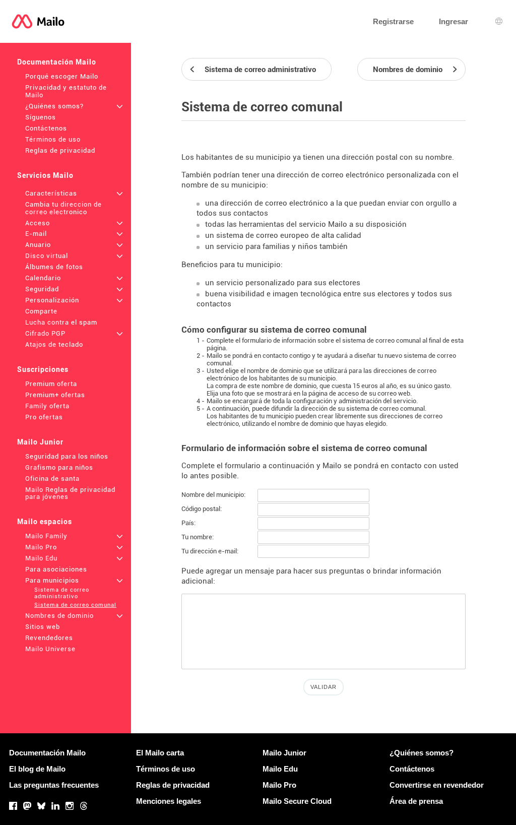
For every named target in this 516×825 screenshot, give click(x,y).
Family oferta (47, 406)
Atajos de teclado (54, 344)
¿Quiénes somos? (54, 106)
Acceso (37, 223)
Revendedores (49, 638)
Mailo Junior (40, 442)
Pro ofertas (44, 417)
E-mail (36, 233)
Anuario (38, 244)
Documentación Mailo (56, 62)
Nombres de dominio (59, 615)
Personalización (52, 300)
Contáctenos (46, 128)
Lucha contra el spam (61, 322)
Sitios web (42, 626)
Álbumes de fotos (54, 267)
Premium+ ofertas (55, 395)
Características (51, 193)
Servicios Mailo (45, 175)
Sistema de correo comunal (75, 605)
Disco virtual (46, 256)
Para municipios (52, 580)
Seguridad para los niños (66, 456)
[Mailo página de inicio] (38, 21)
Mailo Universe (50, 649)
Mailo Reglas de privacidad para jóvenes (70, 493)
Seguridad (42, 289)
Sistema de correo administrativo (61, 593)
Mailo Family (46, 536)
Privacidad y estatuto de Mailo (66, 91)
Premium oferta (51, 384)
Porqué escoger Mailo (61, 76)
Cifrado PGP (45, 333)
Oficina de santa (52, 478)
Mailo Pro (41, 547)
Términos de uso (53, 139)
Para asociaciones (56, 569)
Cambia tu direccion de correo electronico (63, 208)
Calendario (43, 278)
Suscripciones (43, 369)
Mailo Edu (41, 558)
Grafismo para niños (59, 467)
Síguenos (40, 117)
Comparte (41, 311)
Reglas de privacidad (60, 150)
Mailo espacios (44, 522)
